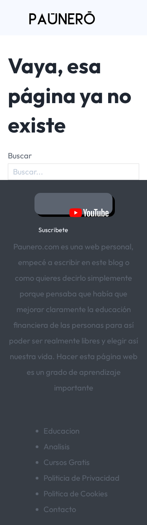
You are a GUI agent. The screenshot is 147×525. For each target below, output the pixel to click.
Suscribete (73, 203)
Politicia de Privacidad (82, 478)
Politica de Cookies (76, 493)
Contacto (60, 509)
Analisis (57, 446)
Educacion (62, 431)
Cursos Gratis (67, 462)
